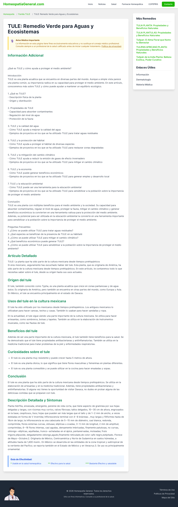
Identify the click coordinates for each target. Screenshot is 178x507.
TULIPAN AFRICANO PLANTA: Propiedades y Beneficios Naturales (151, 50)
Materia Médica (144, 84)
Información (142, 74)
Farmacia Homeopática (132, 4)
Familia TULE (24, 14)
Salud (113, 4)
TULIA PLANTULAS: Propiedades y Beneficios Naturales (153, 34)
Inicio (90, 4)
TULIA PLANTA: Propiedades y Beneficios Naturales (152, 27)
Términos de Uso (167, 490)
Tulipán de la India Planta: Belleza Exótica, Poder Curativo (153, 58)
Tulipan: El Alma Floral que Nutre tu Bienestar (153, 41)
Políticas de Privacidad (164, 493)
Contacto (168, 4)
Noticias (102, 4)
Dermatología (143, 79)
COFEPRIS (153, 4)
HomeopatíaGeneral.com (23, 4)
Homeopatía (8, 14)
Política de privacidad (111, 46)
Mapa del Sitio (168, 497)
